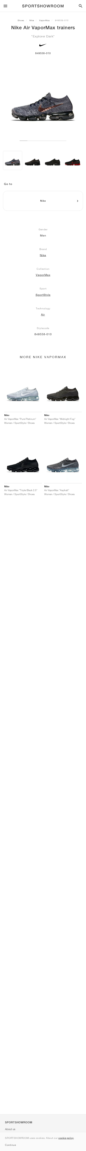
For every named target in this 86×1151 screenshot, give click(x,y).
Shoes (21, 20)
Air (43, 314)
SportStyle (43, 294)
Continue (10, 1144)
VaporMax (44, 20)
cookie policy (66, 1137)
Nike (31, 20)
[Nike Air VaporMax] (12, 160)
